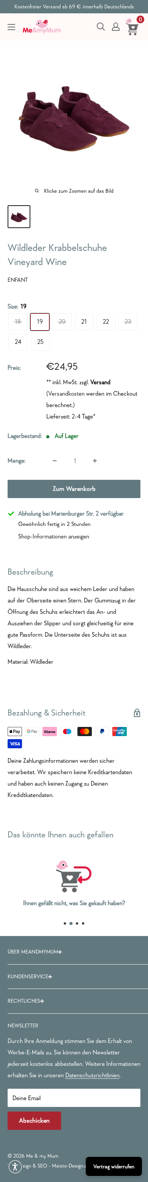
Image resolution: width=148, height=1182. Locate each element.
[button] (15, 1166)
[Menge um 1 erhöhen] (95, 461)
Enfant (18, 280)
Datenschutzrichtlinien (92, 1075)
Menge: (16, 460)
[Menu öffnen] (11, 27)
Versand (100, 382)
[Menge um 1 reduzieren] (55, 461)
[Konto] (116, 26)
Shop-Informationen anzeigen (53, 536)
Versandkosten (66, 393)
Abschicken (34, 1120)
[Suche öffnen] (101, 26)
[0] (132, 26)
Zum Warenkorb (74, 489)
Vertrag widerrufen (113, 1166)
